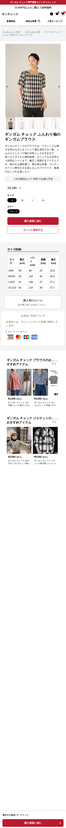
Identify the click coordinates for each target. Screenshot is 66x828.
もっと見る (55, 362)
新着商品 (11, 21)
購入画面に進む (33, 221)
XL (43, 200)
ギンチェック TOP (11, 32)
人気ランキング (54, 21)
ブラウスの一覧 (32, 32)
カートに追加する (33, 230)
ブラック (13, 211)
